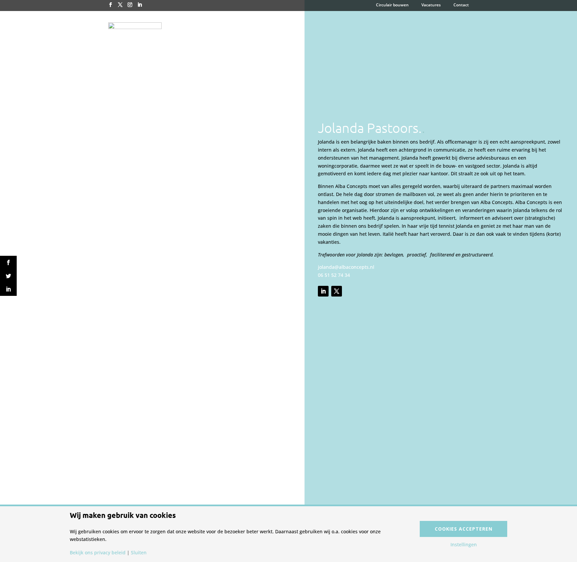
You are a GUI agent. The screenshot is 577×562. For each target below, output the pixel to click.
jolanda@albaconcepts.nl (346, 267)
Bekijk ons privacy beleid (98, 552)
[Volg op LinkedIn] (323, 291)
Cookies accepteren (464, 529)
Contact (461, 5)
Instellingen (463, 544)
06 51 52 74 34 (334, 275)
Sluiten (139, 552)
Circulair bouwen (392, 5)
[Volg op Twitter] (336, 291)
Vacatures (431, 5)
